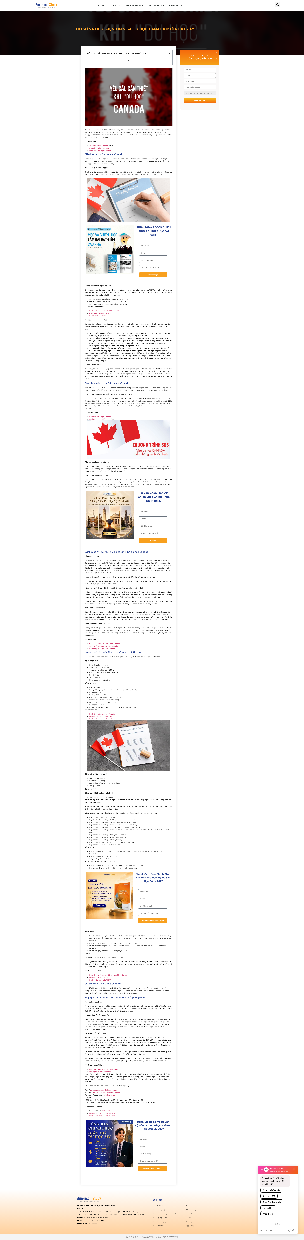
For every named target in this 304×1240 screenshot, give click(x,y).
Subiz (279, 1224)
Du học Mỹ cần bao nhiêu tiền (102, 1116)
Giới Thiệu (101, 5)
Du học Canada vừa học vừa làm (103, 719)
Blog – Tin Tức (174, 5)
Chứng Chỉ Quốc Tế (133, 5)
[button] (277, 4)
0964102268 (97, 1093)
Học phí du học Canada (99, 148)
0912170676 (108, 1093)
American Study (109, 1095)
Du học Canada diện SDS (99, 419)
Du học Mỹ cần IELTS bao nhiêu (102, 1113)
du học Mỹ (106, 1111)
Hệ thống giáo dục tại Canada (102, 714)
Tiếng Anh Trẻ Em (155, 5)
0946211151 (119, 1093)
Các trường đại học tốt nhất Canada (104, 1069)
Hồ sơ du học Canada (98, 316)
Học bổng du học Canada (100, 417)
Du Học (115, 5)
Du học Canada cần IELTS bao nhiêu (104, 311)
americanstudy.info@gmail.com (104, 1090)
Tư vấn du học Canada (98, 146)
